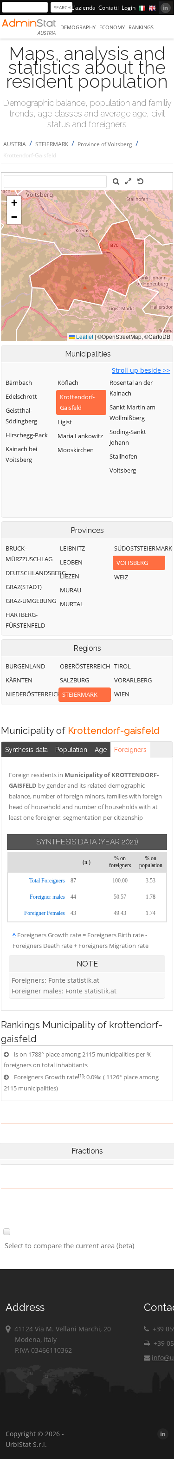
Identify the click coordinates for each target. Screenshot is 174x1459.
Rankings (141, 27)
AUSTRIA (14, 144)
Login (128, 8)
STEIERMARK (51, 144)
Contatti (108, 8)
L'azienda (83, 8)
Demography (78, 27)
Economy (112, 27)
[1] (81, 1075)
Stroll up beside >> (141, 370)
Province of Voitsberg (104, 144)
